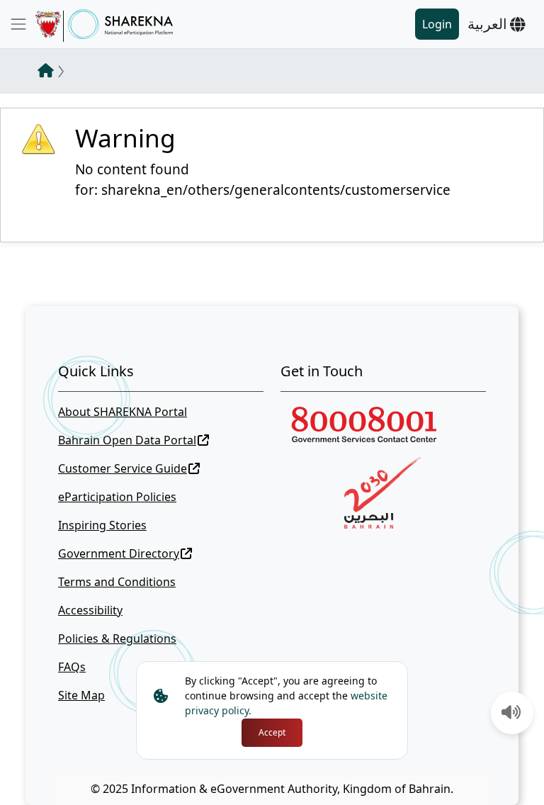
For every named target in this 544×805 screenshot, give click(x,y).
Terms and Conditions (117, 582)
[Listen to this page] (511, 713)
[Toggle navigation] (18, 24)
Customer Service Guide (122, 468)
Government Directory (118, 553)
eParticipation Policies (117, 497)
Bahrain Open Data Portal (127, 440)
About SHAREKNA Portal (122, 412)
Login (437, 24)
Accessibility (90, 610)
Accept (272, 732)
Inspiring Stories (102, 525)
